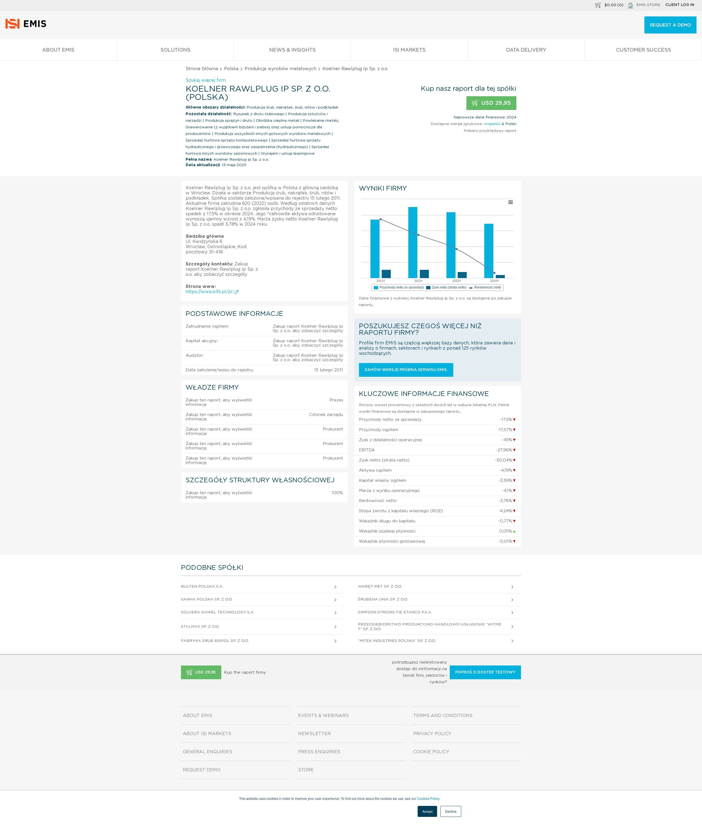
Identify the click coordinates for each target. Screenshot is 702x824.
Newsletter (314, 734)
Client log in (679, 5)
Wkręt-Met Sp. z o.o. (380, 586)
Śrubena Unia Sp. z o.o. (383, 599)
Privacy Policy (432, 734)
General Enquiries (207, 752)
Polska (231, 69)
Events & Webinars (323, 715)
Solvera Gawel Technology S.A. (217, 612)
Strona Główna (202, 69)
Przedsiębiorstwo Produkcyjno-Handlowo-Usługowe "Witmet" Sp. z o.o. (429, 626)
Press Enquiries (319, 752)
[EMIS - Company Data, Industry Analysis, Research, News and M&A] (27, 27)
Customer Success (643, 50)
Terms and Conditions (442, 715)
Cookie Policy (431, 752)
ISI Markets (409, 50)
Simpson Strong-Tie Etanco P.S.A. (395, 612)
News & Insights (292, 50)
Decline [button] (451, 811)
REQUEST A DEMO (670, 25)
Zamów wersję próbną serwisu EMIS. (406, 370)
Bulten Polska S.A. (202, 586)
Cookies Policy (428, 798)
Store (306, 770)
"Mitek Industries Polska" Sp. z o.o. (397, 641)
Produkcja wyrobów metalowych (280, 69)
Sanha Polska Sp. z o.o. (207, 599)
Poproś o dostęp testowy (485, 672)
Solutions (175, 50)
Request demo (201, 770)
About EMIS (58, 50)
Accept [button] (427, 811)
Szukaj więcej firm (206, 80)
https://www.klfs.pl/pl (210, 292)
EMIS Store (648, 5)
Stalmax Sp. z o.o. (200, 626)
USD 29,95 (495, 103)
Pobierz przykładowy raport (490, 131)
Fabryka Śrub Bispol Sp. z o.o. (215, 641)
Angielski (492, 124)
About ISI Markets (207, 734)
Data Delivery (526, 50)
